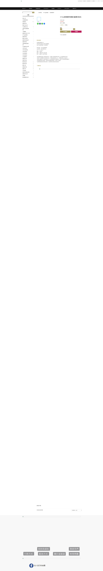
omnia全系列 (66, 8)
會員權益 (53, 8)
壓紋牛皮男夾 (25, 38)
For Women (46, 8)
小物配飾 (24, 31)
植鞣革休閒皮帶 (26, 40)
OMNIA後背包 (25, 49)
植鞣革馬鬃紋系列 (26, 72)
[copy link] (44, 23)
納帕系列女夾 (25, 73)
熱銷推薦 (30, 8)
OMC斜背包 (25, 51)
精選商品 (24, 21)
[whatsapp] (42, 23)
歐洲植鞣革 (52, 12)
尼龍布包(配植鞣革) (26, 29)
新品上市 (23, 8)
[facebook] (40, 23)
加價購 (24, 75)
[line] (38, 23)
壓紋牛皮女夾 (25, 25)
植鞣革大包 (74, 8)
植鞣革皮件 (25, 23)
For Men (59, 8)
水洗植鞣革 (25, 56)
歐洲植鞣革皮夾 (26, 77)
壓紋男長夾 (25, 63)
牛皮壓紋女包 (25, 26)
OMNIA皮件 (25, 48)
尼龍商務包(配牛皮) (26, 44)
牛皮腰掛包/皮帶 (26, 46)
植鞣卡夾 (24, 68)
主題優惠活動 (38, 8)
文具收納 (24, 70)
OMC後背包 (25, 55)
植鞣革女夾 (25, 58)
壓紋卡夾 (24, 65)
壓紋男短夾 (25, 61)
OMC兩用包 (25, 53)
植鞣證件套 (25, 67)
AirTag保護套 (25, 35)
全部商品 (40, 12)
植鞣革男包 (25, 41)
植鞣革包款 (25, 60)
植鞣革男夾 (25, 36)
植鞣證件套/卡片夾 (26, 33)
